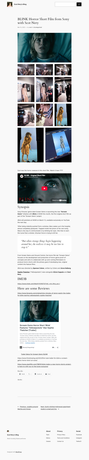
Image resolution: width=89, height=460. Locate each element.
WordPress (19, 452)
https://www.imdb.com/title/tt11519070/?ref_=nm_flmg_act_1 (39, 284)
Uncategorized (37, 27)
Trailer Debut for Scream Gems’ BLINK (34, 354)
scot (30, 27)
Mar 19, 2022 (21, 27)
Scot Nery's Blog (20, 4)
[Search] (79, 4)
